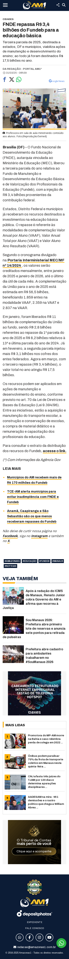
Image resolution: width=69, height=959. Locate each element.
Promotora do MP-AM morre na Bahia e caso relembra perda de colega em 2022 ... (46, 739)
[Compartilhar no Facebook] (4, 80)
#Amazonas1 (12, 561)
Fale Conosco (34, 928)
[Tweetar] (12, 80)
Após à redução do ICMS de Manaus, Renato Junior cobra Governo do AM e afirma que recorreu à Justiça (34, 599)
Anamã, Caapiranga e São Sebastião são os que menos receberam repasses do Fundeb (31, 516)
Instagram (39, 536)
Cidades (8, 19)
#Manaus (57, 561)
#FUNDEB (44, 561)
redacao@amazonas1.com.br (36, 947)
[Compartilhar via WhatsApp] (19, 80)
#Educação (29, 561)
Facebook (10, 536)
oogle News (58, 81)
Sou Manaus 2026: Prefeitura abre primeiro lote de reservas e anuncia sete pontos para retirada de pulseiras (34, 628)
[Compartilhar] (58, 5)
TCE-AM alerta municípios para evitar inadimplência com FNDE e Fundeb (33, 497)
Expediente (34, 922)
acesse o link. (54, 451)
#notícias (10, 566)
